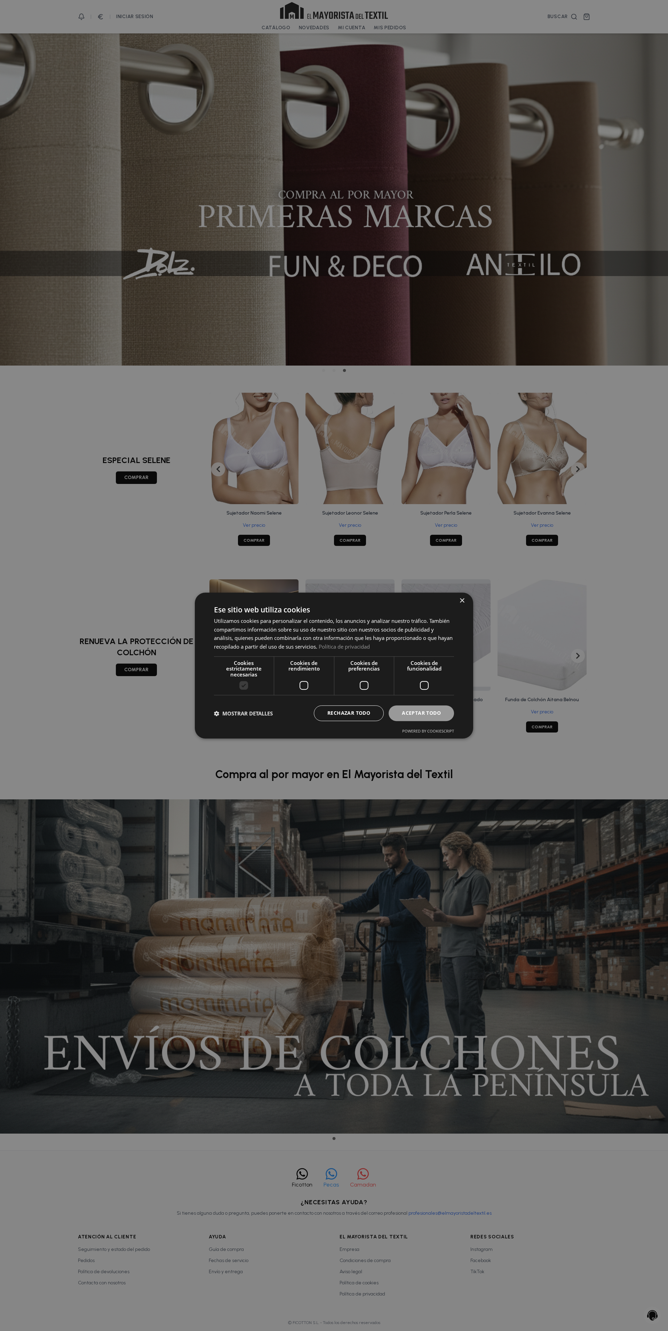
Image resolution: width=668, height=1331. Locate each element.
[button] (243, 713)
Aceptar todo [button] (421, 713)
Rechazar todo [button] (348, 713)
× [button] (461, 600)
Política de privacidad (344, 646)
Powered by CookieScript (428, 731)
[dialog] (334, 665)
